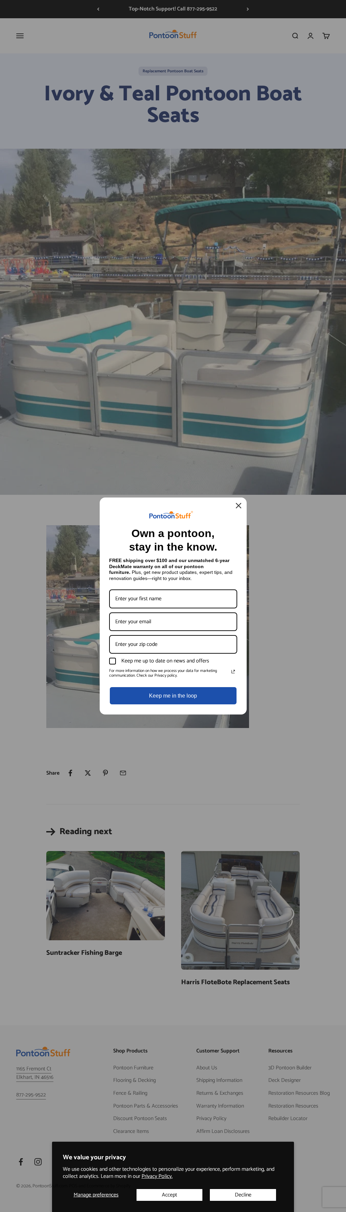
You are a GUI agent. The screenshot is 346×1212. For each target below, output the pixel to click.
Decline (243, 1194)
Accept (169, 1194)
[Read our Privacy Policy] (233, 672)
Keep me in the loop (173, 696)
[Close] (238, 506)
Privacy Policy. (157, 1176)
